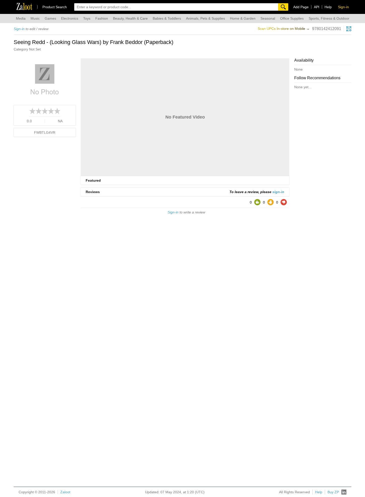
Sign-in (19, 29)
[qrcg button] (348, 28)
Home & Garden (243, 18)
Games (50, 18)
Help (328, 7)
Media (21, 18)
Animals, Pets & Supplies (205, 18)
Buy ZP (333, 492)
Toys (86, 18)
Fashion (101, 18)
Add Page (301, 7)
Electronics (69, 18)
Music (35, 18)
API (316, 7)
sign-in (278, 192)
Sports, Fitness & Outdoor (329, 18)
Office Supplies (292, 18)
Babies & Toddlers (167, 18)
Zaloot (65, 492)
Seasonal (267, 18)
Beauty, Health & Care (130, 18)
